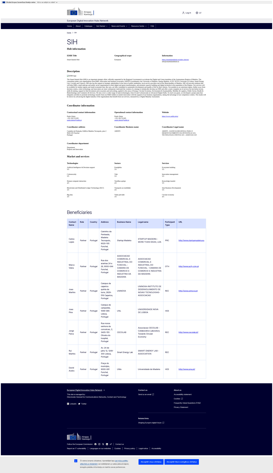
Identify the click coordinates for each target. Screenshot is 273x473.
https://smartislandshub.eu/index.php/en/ (175, 60)
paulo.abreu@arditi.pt (74, 120)
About (78, 26)
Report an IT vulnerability (76, 448)
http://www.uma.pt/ (187, 369)
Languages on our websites (100, 448)
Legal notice (143, 448)
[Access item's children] (107, 26)
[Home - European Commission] (84, 11)
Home (69, 26)
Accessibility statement (183, 394)
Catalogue (88, 26)
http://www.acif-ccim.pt (189, 266)
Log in (188, 13)
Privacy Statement (181, 407)
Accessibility (156, 448)
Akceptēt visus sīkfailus (151, 462)
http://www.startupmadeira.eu (191, 240)
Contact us (119, 444)
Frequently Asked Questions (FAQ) (187, 403)
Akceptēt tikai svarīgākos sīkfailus (182, 462)
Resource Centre (137, 26)
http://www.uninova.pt (188, 291)
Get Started (100, 26)
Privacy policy (129, 448)
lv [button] (200, 13)
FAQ (152, 26)
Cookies (117, 448)
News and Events (118, 26)
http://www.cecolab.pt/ (188, 332)
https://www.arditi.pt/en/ (170, 116)
